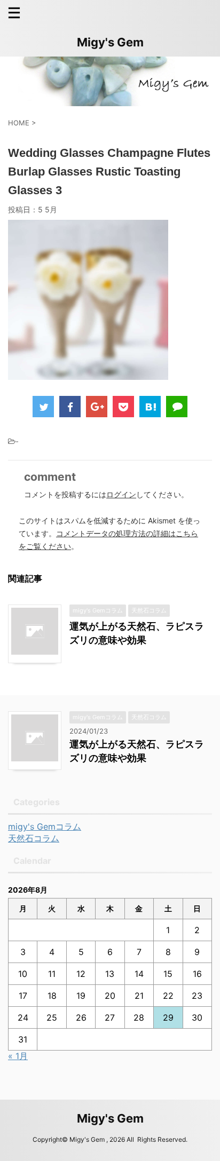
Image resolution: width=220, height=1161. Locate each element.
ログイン (121, 494)
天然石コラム (33, 838)
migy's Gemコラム (44, 826)
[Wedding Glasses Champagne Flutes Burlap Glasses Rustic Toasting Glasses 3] (150, 406)
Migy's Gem (110, 42)
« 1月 (18, 1056)
